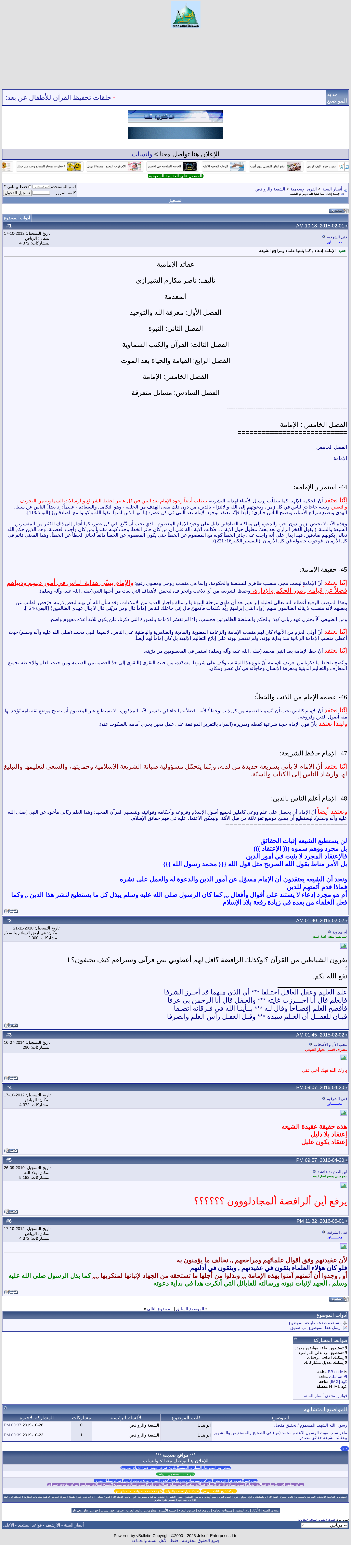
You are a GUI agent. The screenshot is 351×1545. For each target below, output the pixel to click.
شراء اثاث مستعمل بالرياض (175, 1474)
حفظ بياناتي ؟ (16, 186)
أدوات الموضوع (17, 218)
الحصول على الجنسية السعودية (176, 176)
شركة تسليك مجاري (108, 1480)
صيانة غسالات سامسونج (129, 1484)
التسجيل (175, 200)
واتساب (142, 154)
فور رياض (130, 1496)
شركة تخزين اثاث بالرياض (219, 1491)
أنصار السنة (332, 189)
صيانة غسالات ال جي (230, 1484)
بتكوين (157, 1499)
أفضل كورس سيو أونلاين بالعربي (213, 1496)
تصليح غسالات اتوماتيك (96, 1484)
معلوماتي (150, 1510)
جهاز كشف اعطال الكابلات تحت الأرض (150, 1480)
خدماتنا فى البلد (12, 1496)
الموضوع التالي (160, 1309)
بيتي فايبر (250, 1480)
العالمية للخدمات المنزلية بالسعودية (315, 1496)
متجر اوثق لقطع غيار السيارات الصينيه (204, 1467)
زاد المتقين (242, 1510)
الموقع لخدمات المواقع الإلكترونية (316, 1519)
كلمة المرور (65, 192)
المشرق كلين (185, 1496)
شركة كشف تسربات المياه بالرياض (138, 1491)
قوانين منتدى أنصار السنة (325, 1396)
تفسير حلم (169, 1499)
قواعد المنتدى (30, 1525)
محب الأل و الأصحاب (330, 1044)
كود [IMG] (338, 1381)
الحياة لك (118, 1496)
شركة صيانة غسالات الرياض (166, 1484)
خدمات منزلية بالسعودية (151, 1496)
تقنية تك (273, 1496)
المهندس (342, 1496)
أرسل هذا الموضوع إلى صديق (316, 1327)
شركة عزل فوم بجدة (228, 1480)
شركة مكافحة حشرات (63, 1484)
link (344, 1448)
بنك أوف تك (80, 1510)
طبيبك (71, 1496)
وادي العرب (134, 1510)
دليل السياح (286, 1496)
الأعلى (8, 1525)
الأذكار (256, 1510)
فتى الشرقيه (337, 237)
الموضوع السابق (190, 1309)
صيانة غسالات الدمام (261, 1484)
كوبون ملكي (103, 1496)
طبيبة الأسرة (167, 1510)
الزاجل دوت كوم (187, 1499)
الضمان (171, 1496)
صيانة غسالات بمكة (201, 1484)
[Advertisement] (175, 58)
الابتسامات (338, 1376)
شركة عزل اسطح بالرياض (182, 1491)
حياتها (120, 1510)
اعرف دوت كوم (86, 1496)
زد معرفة (204, 1510)
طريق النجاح (187, 1510)
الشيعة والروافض (270, 189)
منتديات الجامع (222, 1510)
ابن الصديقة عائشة (332, 1172)
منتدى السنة (270, 1510)
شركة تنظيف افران (290, 1484)
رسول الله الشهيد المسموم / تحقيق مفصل (310, 1425)
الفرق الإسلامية (304, 189)
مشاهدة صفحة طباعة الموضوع (315, 1322)
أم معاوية (340, 932)
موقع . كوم (240, 1496)
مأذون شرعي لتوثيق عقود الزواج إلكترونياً (149, 1467)
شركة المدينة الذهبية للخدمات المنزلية (45, 1496)
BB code (335, 1372)
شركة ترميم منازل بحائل (194, 1480)
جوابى (94, 1510)
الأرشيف (53, 1525)
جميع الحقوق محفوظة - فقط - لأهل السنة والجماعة (175, 1540)
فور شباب (107, 1510)
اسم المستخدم (63, 186)
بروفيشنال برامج (257, 1496)
